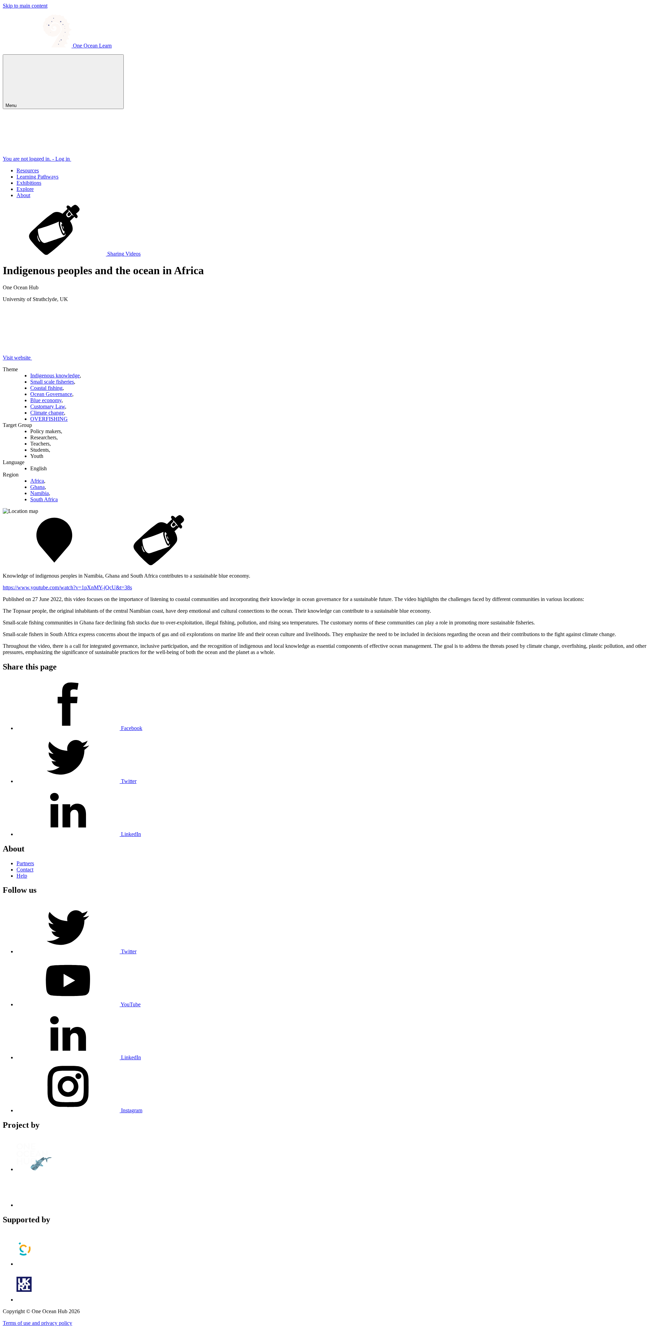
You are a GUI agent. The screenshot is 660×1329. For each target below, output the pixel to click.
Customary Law (47, 406)
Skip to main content (25, 6)
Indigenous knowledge (55, 375)
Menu (12, 105)
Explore (25, 189)
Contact (24, 869)
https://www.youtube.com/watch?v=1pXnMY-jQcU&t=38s (67, 587)
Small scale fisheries (52, 382)
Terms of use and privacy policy (37, 1323)
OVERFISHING (49, 419)
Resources (27, 170)
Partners (25, 863)
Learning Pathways (37, 177)
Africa (37, 481)
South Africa (44, 499)
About (23, 195)
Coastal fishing (46, 388)
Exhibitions (28, 183)
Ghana (37, 487)
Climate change (47, 413)
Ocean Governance (51, 394)
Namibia (39, 493)
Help (21, 876)
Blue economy (46, 400)
